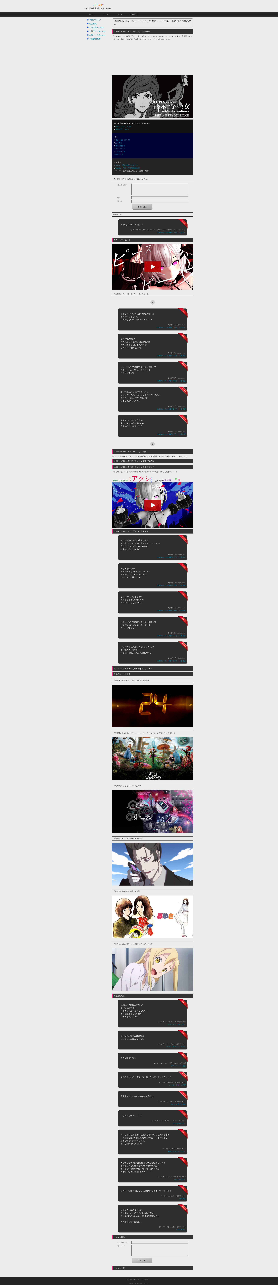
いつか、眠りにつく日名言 (176, 1046)
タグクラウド (120, 148)
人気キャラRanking (97, 35)
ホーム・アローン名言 (177, 1085)
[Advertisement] (152, 57)
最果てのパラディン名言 (177, 1151)
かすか (115, 480)
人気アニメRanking (97, 31)
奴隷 (164, 480)
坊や (161, 481)
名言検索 (93, 23)
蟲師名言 (182, 1199)
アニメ (106, 14)
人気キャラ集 (120, 151)
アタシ (141, 478)
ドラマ (120, 14)
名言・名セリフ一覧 (122, 140)
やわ (130, 478)
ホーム (91, 14)
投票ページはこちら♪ (123, 126)
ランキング (134, 14)
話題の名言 (119, 154)
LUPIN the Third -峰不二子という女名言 (171, 232)
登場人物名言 (120, 146)
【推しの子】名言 (179, 1179)
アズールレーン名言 (178, 1066)
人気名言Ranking (96, 27)
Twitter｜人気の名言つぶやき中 (126, 165)
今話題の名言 (95, 38)
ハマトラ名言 (181, 1229)
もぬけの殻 (123, 480)
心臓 (169, 480)
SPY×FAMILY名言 (179, 1123)
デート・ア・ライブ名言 (177, 1024)
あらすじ (118, 143)
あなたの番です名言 (178, 1104)
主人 (156, 481)
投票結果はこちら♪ (122, 129)
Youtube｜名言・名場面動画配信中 (128, 168)
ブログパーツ (95, 19)
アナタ (151, 479)
